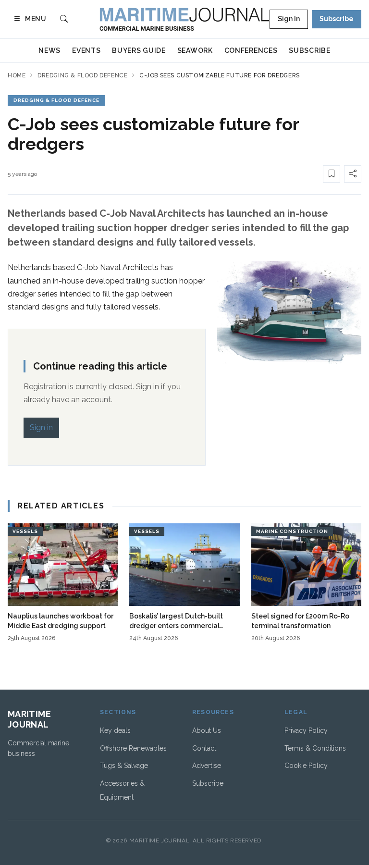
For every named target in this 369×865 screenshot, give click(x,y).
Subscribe (337, 19)
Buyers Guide (138, 50)
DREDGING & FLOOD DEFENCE (56, 100)
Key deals (115, 730)
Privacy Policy (306, 730)
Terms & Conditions (315, 748)
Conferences (251, 50)
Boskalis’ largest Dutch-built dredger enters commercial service (176, 621)
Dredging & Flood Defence (82, 75)
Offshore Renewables (133, 748)
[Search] (64, 19)
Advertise (206, 765)
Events (86, 50)
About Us (206, 730)
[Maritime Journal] (184, 19)
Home (16, 75)
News (49, 50)
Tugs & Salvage (124, 765)
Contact (204, 748)
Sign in (41, 427)
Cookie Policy (306, 765)
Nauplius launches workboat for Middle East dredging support (60, 620)
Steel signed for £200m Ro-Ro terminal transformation (300, 620)
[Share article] (352, 174)
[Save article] (331, 174)
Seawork (195, 50)
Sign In (289, 19)
